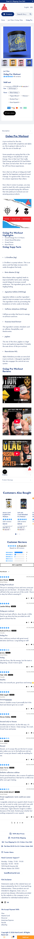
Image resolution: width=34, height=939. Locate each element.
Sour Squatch (14, 102)
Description (6, 131)
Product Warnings (7, 480)
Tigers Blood (14, 96)
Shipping (4, 475)
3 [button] (17, 823)
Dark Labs (20, 512)
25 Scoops (12, 88)
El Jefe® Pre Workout (6, 516)
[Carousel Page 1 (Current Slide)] (15, 534)
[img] (4, 577)
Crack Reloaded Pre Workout (23, 516)
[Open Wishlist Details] (5, 472)
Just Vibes (6, 71)
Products (9, 14)
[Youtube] (8, 902)
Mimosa (25, 96)
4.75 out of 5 (21, 546)
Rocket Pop (14, 99)
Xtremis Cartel (7, 512)
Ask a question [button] (17, 565)
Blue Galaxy (14, 93)
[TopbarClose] (32, 1)
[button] (8, 76)
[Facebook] (2, 902)
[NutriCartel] (4, 7)
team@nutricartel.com (12, 873)
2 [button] (14, 823)
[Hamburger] (4, 937)
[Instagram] (5, 902)
